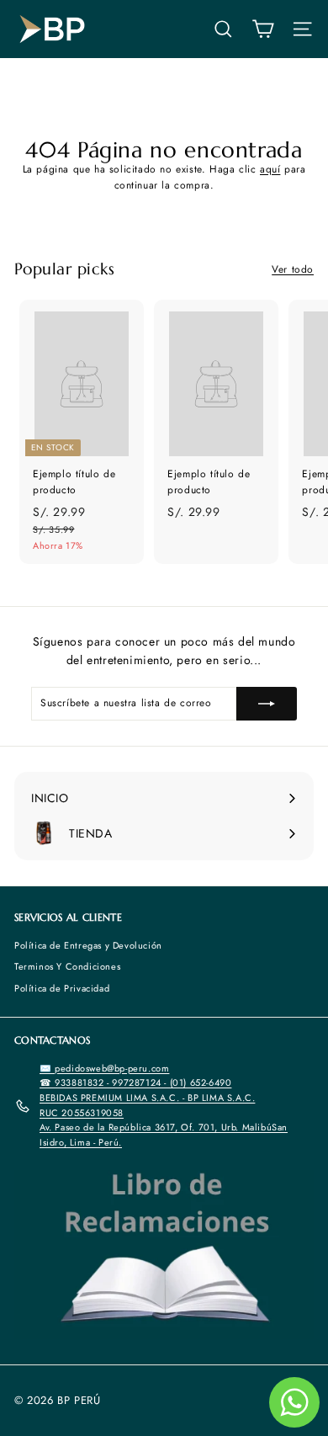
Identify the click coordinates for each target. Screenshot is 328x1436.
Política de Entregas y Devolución (88, 945)
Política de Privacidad (61, 988)
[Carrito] (263, 28)
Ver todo (293, 269)
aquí (270, 169)
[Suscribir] (266, 704)
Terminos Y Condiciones (67, 966)
